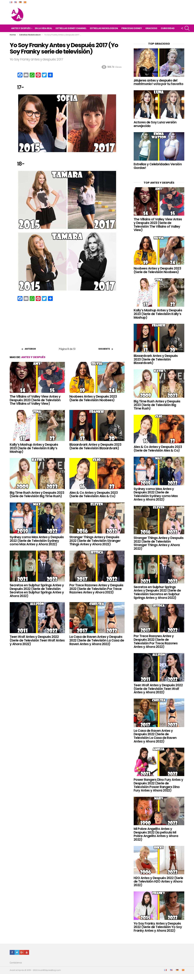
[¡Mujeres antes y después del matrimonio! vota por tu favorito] (159, 62)
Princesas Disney (131, 28)
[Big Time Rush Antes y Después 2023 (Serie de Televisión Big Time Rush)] (37, 473)
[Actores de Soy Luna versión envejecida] (159, 104)
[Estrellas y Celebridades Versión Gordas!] (159, 146)
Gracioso (151, 28)
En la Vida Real (43, 28)
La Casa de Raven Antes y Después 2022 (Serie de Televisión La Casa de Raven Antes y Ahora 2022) (96, 640)
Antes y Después (20, 28)
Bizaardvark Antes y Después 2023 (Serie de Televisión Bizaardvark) (95, 446)
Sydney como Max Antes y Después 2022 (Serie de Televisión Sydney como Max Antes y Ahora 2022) (37, 540)
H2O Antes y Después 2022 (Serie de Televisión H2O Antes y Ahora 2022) (158, 881)
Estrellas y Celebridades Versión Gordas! (158, 166)
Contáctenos (16, 962)
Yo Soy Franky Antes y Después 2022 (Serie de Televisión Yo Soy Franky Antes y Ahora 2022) (158, 927)
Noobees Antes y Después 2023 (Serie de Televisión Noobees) (93, 398)
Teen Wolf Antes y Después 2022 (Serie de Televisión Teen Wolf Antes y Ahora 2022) (37, 640)
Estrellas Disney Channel (71, 28)
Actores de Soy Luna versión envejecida (155, 124)
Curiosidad (168, 28)
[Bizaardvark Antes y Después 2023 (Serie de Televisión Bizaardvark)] (97, 425)
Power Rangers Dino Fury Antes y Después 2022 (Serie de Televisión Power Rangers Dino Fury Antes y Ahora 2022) (158, 785)
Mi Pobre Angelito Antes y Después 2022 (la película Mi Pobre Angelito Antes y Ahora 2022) (156, 834)
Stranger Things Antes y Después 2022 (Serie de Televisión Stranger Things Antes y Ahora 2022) (94, 540)
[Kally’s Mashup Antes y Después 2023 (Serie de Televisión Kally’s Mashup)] (37, 425)
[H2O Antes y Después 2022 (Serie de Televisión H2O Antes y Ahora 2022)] (159, 860)
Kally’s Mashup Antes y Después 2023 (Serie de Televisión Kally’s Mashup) (34, 448)
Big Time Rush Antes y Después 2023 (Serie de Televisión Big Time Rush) (37, 494)
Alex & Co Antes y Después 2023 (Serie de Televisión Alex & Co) (93, 494)
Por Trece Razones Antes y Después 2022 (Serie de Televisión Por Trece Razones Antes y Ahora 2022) (96, 588)
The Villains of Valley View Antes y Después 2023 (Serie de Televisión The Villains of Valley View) (35, 400)
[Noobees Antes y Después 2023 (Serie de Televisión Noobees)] (97, 377)
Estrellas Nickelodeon (104, 28)
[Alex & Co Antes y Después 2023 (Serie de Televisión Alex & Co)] (97, 473)
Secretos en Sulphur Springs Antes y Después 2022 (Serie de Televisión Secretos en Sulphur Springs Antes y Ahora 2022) (37, 590)
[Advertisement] (67, 325)
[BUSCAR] (187, 28)
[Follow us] (182, 28)
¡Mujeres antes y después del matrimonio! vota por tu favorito (158, 82)
